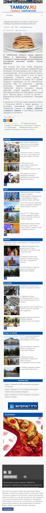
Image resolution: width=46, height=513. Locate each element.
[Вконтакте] (5, 472)
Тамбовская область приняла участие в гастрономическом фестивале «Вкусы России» (30, 154)
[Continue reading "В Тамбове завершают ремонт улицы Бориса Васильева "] (12, 371)
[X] (11, 120)
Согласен (8, 509)
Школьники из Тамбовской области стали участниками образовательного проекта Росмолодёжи (29, 145)
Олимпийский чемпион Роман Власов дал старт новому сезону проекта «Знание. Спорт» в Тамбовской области (31, 226)
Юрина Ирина (22, 30)
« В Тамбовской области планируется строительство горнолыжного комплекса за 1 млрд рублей (22, 125)
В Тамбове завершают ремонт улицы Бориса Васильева (30, 368)
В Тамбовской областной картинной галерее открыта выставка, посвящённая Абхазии (29, 259)
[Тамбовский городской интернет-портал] (23, 8)
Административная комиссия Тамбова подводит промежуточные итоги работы (30, 319)
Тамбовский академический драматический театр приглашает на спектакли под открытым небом (30, 249)
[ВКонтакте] (4, 120)
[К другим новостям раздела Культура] (5, 278)
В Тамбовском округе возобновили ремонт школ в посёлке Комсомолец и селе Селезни (29, 299)
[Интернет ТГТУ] (23, 406)
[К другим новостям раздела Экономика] (5, 328)
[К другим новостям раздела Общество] (5, 184)
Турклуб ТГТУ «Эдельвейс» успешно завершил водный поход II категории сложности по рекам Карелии (30, 216)
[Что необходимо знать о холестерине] (23, 436)
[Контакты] (10, 476)
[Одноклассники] (7, 120)
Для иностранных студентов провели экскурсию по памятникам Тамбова (29, 269)
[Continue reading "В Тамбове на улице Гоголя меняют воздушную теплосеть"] (12, 289)
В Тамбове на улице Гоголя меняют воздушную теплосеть (30, 287)
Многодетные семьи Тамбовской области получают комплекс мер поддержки (31, 308)
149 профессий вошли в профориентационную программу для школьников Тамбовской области (29, 176)
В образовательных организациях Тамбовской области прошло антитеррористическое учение (30, 166)
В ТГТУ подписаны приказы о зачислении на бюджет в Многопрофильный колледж (30, 338)
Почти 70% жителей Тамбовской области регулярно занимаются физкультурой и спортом (31, 204)
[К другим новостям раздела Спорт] (5, 234)
